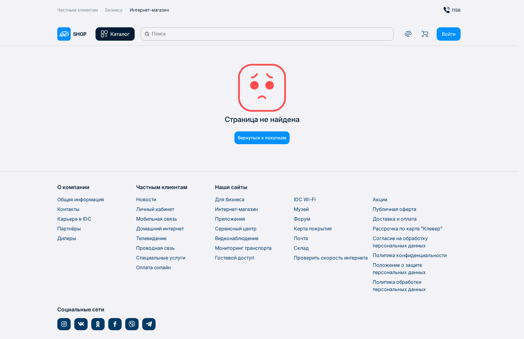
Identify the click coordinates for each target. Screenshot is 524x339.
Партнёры (69, 228)
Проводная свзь (155, 248)
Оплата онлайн (153, 267)
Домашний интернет (160, 228)
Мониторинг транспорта (243, 248)
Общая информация (80, 199)
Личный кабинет (155, 209)
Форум (302, 219)
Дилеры (66, 238)
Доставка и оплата (395, 219)
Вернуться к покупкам (262, 137)
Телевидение (151, 238)
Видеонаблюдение (236, 238)
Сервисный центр (236, 228)
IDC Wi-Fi (305, 199)
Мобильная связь (156, 219)
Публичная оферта (394, 209)
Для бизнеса (229, 199)
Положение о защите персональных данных (399, 268)
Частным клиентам (77, 9)
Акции (380, 199)
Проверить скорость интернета (331, 258)
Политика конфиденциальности (410, 255)
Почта (301, 238)
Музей (301, 209)
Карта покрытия (313, 228)
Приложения (230, 219)
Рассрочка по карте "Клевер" (407, 228)
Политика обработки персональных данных (399, 285)
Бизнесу (114, 9)
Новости (146, 199)
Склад (301, 248)
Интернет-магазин (236, 209)
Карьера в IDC (74, 219)
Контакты (68, 209)
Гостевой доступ (234, 258)
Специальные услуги (160, 258)
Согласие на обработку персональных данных (400, 242)
